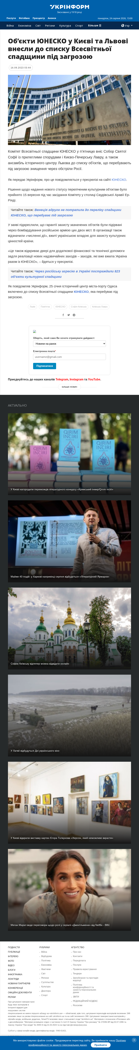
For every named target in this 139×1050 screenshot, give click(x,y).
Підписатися (44, 365)
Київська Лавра (100, 306)
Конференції (15, 988)
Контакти (77, 956)
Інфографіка (15, 974)
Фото (11, 961)
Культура (65, 25)
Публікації (14, 952)
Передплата (79, 960)
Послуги (11, 18)
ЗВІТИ (76, 996)
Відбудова (46, 956)
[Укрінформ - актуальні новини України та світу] (69, 6)
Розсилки (77, 1005)
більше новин (69, 387)
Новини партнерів (19, 983)
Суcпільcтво (47, 982)
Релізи (12, 997)
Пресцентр (39, 18)
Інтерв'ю (13, 956)
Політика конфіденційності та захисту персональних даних (84, 989)
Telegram (62, 379)
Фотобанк (24, 18)
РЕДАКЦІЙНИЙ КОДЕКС (85, 1001)
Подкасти (14, 947)
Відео (11, 965)
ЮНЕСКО (119, 180)
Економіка (24, 25)
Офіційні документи (20, 992)
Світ (38, 25)
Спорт (79, 25)
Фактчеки (46, 969)
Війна (10, 25)
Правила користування (85, 969)
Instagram (76, 379)
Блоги (11, 970)
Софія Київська (79, 306)
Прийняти (100, 1044)
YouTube (94, 379)
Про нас (77, 952)
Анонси (52, 18)
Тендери (77, 973)
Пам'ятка (45, 306)
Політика (45, 960)
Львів (32, 306)
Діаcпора (46, 991)
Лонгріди (13, 979)
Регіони (50, 25)
